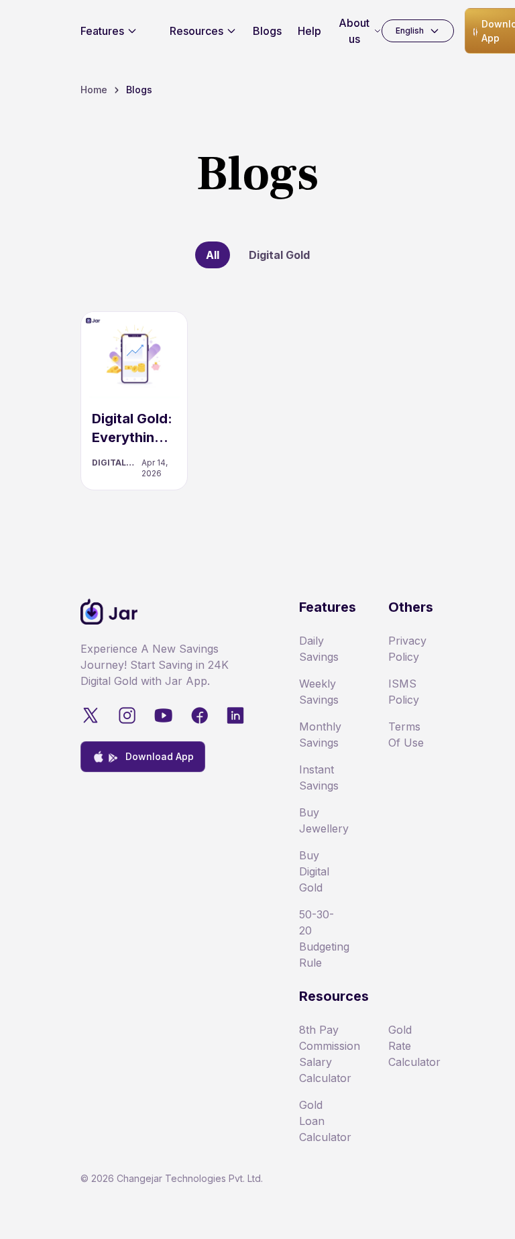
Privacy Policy (407, 648)
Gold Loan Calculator (322, 1121)
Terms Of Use (406, 734)
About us (354, 31)
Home (93, 89)
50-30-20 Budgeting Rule (322, 938)
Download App (159, 756)
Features (102, 31)
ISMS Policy (403, 691)
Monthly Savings (320, 734)
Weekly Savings (319, 691)
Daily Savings (319, 648)
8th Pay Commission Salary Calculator (322, 1054)
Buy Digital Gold (314, 871)
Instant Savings (319, 777)
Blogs (267, 31)
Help (309, 31)
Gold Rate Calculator (411, 1046)
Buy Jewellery (322, 820)
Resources (196, 31)
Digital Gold (279, 255)
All (212, 255)
